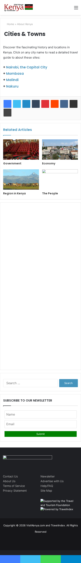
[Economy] (60, 149)
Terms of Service (14, 485)
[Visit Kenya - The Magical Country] (18, 7)
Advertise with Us (52, 481)
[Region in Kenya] (21, 179)
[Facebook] (7, 104)
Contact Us (10, 476)
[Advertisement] (40, 231)
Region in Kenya (14, 193)
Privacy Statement (15, 490)
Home (10, 24)
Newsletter (47, 476)
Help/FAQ (46, 485)
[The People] (60, 179)
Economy (48, 163)
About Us (9, 481)
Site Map (46, 490)
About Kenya (25, 24)
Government (12, 163)
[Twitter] (17, 104)
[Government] (21, 149)
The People (50, 193)
